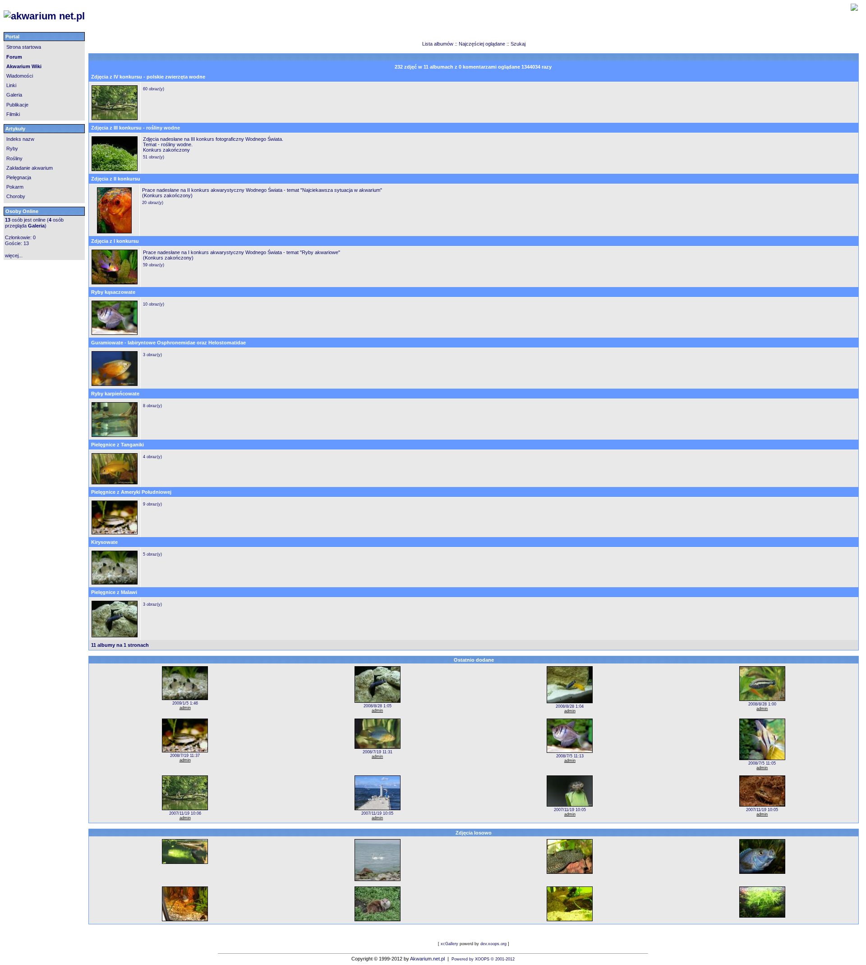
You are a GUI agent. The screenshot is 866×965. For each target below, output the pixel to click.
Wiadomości (19, 76)
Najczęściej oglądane (482, 43)
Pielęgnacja (18, 177)
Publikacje (17, 104)
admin (185, 707)
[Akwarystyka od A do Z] (175, 16)
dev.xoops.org (493, 944)
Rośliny (14, 158)
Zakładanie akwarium (29, 168)
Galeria (14, 94)
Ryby (12, 148)
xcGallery (449, 944)
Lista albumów (438, 43)
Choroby (15, 196)
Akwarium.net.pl (427, 958)
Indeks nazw (20, 139)
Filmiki (13, 114)
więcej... (14, 255)
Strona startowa (23, 47)
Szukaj (518, 43)
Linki (11, 85)
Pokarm (14, 187)
